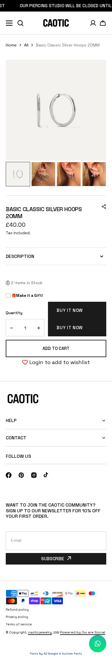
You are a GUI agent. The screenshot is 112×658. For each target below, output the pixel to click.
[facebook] (8, 475)
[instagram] (34, 475)
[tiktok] (46, 475)
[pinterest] (21, 475)
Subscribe (52, 558)
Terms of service (19, 624)
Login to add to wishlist (59, 362)
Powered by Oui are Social (82, 632)
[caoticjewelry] (56, 23)
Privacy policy (17, 617)
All (26, 45)
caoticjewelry (40, 632)
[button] (102, 23)
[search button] (20, 23)
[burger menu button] (9, 23)
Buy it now (70, 310)
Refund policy (17, 610)
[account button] (93, 23)
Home (11, 45)
